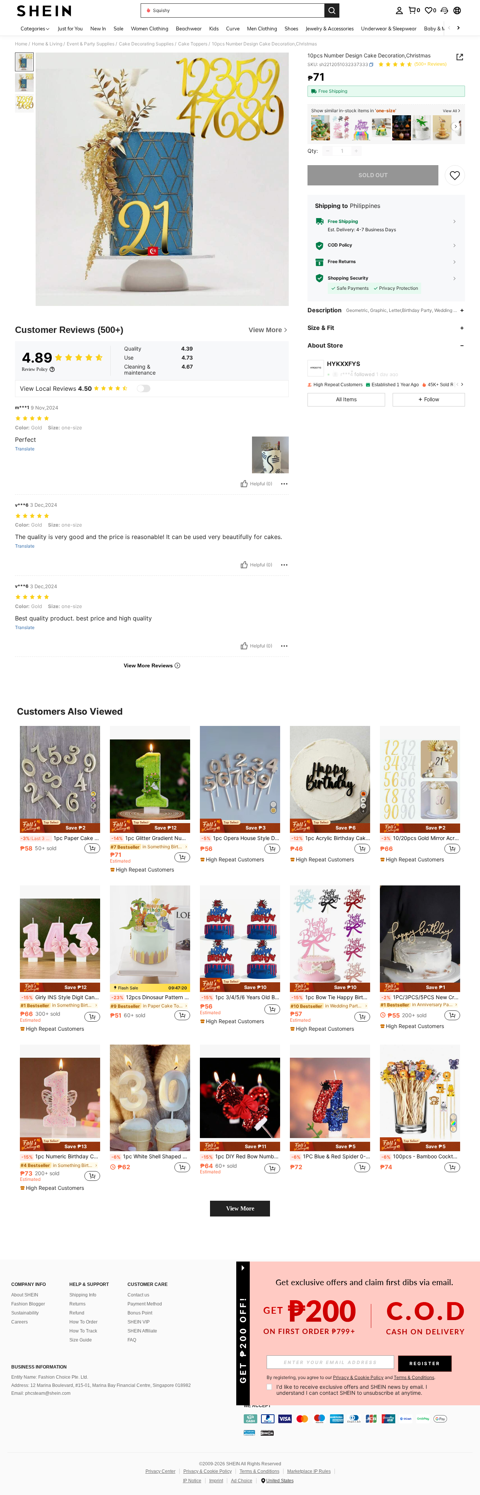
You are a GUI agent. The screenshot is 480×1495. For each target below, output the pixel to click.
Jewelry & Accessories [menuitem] (330, 29)
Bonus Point (140, 1313)
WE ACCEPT (257, 1405)
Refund (76, 1313)
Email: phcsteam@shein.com (40, 1393)
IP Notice (192, 1480)
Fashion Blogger (28, 1304)
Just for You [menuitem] (70, 29)
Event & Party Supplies (90, 44)
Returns (77, 1304)
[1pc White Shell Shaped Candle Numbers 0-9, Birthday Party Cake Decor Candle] (150, 1098)
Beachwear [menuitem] (189, 29)
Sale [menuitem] (118, 29)
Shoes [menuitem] (291, 29)
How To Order (83, 1322)
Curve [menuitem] (233, 29)
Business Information (39, 1367)
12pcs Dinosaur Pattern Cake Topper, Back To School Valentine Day (150, 997)
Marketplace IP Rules (309, 1471)
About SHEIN (24, 1295)
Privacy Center (161, 1471)
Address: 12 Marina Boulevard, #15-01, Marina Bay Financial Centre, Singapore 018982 (101, 1385)
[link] (414, 10)
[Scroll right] (458, 28)
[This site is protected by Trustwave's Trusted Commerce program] (249, 1432)
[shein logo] (44, 10)
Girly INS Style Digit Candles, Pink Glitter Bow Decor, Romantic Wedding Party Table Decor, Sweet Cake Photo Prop (60, 997)
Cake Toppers (192, 44)
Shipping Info (82, 1295)
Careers (19, 1322)
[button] (444, 10)
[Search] (331, 10)
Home (21, 44)
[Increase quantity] (356, 150)
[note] (60, 826)
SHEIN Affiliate (142, 1331)
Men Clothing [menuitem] (262, 29)
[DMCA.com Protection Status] (267, 1432)
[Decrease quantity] (328, 150)
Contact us (138, 1295)
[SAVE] (455, 175)
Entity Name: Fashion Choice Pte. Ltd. (49, 1377)
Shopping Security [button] (348, 278)
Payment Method (145, 1304)
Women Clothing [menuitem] (149, 29)
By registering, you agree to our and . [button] (351, 1377)
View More (240, 1208)
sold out (373, 175)
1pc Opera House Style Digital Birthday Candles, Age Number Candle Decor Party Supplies (240, 838)
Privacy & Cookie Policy (207, 1471)
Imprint (216, 1480)
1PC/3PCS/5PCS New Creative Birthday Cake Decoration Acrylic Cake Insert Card (420, 997)
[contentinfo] (360, 1418)
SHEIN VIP (139, 1322)
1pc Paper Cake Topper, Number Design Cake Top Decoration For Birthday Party (60, 838)
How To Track (83, 1331)
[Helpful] (244, 483)
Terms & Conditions (259, 1471)
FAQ (132, 1340)
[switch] (143, 388)
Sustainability (25, 1313)
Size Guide (80, 1340)
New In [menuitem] (98, 29)
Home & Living (47, 44)
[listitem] (320, 127)
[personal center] (399, 10)
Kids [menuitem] (214, 29)
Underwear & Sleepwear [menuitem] (389, 29)
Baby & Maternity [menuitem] (444, 29)
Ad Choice (241, 1480)
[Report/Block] (284, 483)
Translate (24, 449)
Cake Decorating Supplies (146, 44)
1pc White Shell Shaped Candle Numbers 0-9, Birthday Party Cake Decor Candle (150, 1156)
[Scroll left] (449, 28)
